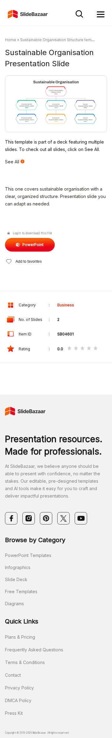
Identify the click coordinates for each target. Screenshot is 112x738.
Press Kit (14, 713)
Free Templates (21, 591)
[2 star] (75, 349)
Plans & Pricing (20, 637)
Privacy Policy (19, 687)
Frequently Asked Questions (34, 649)
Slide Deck (16, 579)
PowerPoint (33, 244)
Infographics (17, 567)
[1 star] (69, 349)
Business (65, 305)
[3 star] (82, 349)
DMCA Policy (18, 700)
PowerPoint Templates (28, 555)
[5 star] (95, 349)
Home (10, 39)
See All (13, 161)
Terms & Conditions (25, 662)
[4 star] (88, 349)
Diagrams (14, 603)
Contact (13, 675)
